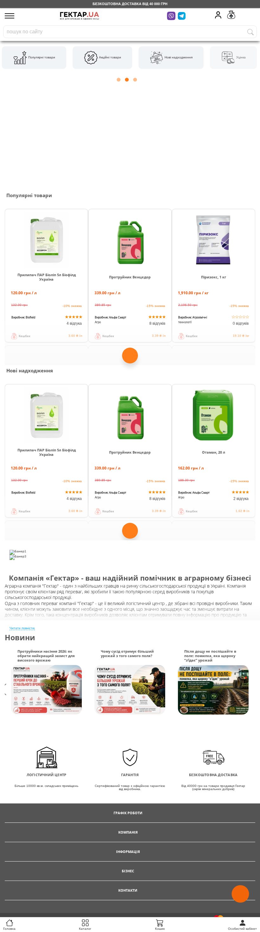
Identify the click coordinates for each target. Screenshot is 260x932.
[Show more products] (130, 357)
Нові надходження (178, 57)
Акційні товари (109, 57)
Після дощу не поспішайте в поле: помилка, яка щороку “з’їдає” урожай (210, 655)
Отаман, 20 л (213, 452)
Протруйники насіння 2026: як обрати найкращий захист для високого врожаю (46, 655)
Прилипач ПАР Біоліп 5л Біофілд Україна (46, 277)
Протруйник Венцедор (130, 277)
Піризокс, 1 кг (213, 277)
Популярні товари (41, 57)
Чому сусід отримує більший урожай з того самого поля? (127, 653)
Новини (20, 637)
